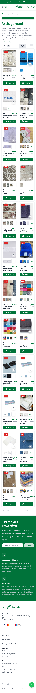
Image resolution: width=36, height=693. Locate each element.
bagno (9, 14)
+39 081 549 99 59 (8, 620)
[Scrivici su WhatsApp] (31, 685)
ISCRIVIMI (29, 545)
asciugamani (18, 14)
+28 (15, 338)
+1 (26, 70)
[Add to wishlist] (14, 64)
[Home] (2, 14)
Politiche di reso (7, 672)
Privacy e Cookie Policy (10, 644)
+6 (15, 491)
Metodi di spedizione (9, 651)
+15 (31, 300)
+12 (31, 223)
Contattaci (5, 656)
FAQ (3, 666)
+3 (15, 185)
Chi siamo (5, 635)
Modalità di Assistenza (9, 663)
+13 (31, 261)
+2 (13, 70)
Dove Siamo (6, 640)
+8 (31, 147)
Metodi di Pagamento (9, 654)
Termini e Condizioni (9, 669)
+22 (30, 338)
